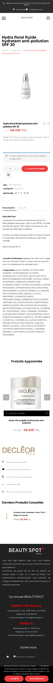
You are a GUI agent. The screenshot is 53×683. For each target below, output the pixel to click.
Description (8, 208)
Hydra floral (18, 188)
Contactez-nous (35, 9)
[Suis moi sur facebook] (8, 656)
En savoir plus (37, 678)
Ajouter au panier (36, 169)
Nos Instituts (21, 9)
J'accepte (14, 678)
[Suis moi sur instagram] (24, 656)
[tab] (9, 208)
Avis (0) (22, 208)
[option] (26, 91)
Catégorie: (8, 188)
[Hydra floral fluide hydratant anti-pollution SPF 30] (19, 193)
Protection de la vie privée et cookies (20, 666)
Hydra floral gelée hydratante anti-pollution (26, 421)
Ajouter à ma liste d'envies (8, 175)
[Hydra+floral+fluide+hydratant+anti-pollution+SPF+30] (16, 193)
